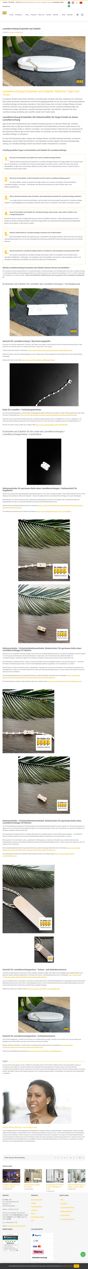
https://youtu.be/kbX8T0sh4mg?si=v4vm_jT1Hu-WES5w (54, 511)
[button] (82, 15)
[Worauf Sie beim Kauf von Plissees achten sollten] (76, 1176)
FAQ (32, 1220)
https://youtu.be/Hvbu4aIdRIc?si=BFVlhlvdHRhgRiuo (52, 425)
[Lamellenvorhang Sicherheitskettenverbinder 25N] (44, 585)
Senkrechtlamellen (36, 1200)
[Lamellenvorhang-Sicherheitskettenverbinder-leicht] (44, 520)
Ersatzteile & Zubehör (37, 1217)
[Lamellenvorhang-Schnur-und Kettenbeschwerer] (28, 864)
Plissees (33, 1203)
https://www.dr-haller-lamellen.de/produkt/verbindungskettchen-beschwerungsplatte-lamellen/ (48, 415)
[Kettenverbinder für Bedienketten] (44, 439)
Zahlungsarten (65, 1215)
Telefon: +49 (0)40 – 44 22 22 (12, 2)
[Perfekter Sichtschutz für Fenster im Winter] (11, 1176)
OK (76, 1266)
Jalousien (34, 1210)
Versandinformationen (67, 1219)
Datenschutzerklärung (67, 1207)
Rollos (33, 1213)
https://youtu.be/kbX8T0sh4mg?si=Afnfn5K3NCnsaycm (64, 681)
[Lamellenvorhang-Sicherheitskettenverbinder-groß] (28, 690)
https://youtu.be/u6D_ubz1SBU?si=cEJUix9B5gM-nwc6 (43, 989)
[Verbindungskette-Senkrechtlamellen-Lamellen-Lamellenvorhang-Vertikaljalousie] (44, 364)
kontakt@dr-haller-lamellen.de (16, 1226)
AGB (62, 1200)
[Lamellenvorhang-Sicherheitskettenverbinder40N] (44, 757)
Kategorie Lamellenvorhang (16, 32)
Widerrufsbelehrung (67, 1211)
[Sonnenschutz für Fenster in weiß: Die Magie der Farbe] (55, 1176)
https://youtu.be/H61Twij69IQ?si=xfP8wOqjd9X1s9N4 (38, 360)
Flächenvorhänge (36, 1206)
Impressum (64, 1203)
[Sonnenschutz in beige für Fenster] (33, 1176)
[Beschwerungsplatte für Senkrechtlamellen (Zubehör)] (44, 289)
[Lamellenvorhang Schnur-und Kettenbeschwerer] (44, 937)
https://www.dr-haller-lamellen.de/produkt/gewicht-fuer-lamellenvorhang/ (50, 350)
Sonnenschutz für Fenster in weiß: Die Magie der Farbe (55, 1187)
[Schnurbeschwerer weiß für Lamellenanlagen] (44, 997)
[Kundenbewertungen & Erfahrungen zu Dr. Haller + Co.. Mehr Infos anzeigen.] (10, 1233)
